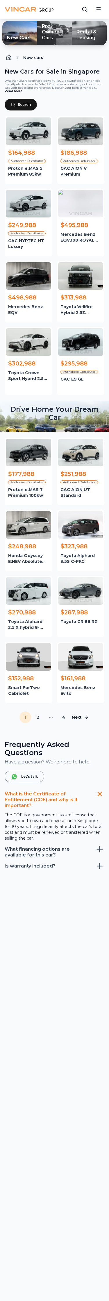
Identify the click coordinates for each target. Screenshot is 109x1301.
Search (24, 104)
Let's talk (29, 776)
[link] (33, 57)
